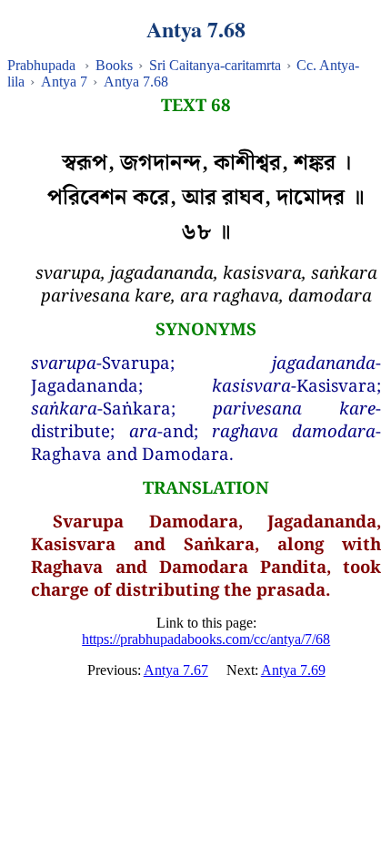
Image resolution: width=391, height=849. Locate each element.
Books (114, 65)
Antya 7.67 (176, 670)
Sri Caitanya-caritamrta (215, 65)
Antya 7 (64, 81)
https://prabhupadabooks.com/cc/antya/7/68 (206, 639)
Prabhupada (41, 65)
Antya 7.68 (136, 81)
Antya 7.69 (293, 670)
